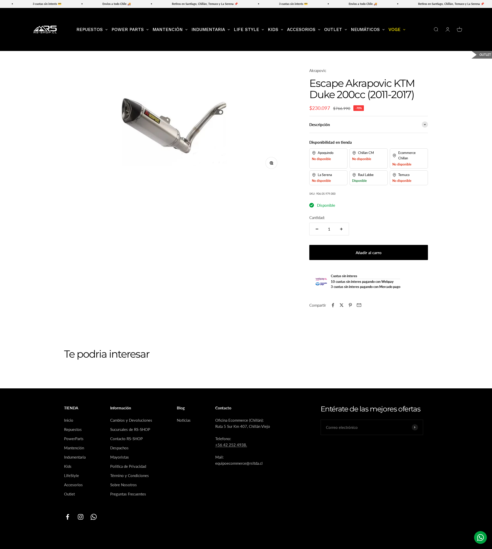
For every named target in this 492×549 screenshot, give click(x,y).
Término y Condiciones (129, 475)
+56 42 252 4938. (231, 444)
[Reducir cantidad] (317, 229)
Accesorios (73, 484)
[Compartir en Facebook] (333, 305)
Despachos (119, 448)
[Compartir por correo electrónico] (359, 305)
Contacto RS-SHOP (126, 438)
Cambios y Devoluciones (131, 420)
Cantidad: (317, 217)
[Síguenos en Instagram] (80, 516)
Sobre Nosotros (123, 484)
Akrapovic (317, 70)
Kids (67, 466)
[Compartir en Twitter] (341, 305)
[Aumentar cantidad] (341, 229)
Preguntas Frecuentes (128, 494)
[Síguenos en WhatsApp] (93, 516)
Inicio (68, 420)
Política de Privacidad (128, 466)
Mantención (74, 448)
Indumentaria (75, 457)
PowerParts (74, 438)
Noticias (184, 420)
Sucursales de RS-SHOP (130, 429)
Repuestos (73, 429)
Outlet (69, 494)
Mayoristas (119, 457)
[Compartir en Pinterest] (350, 305)
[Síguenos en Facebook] (67, 516)
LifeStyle (71, 475)
